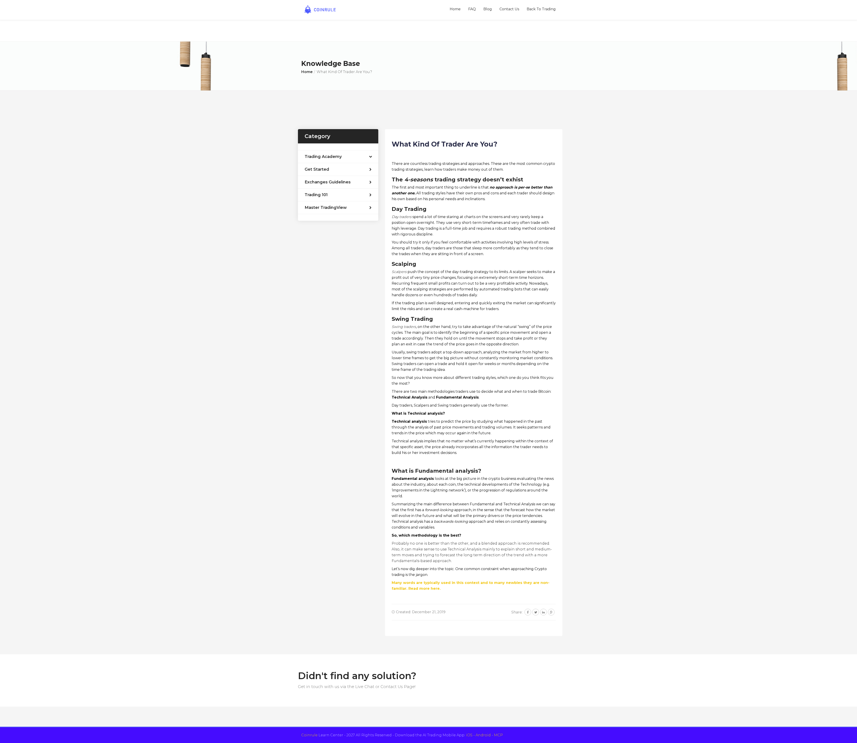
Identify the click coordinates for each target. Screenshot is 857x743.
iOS (469, 735)
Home (455, 9)
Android (483, 735)
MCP (498, 735)
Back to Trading (541, 9)
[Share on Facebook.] (527, 612)
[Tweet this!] (535, 612)
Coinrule (309, 735)
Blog (487, 9)
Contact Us (509, 9)
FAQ (472, 9)
